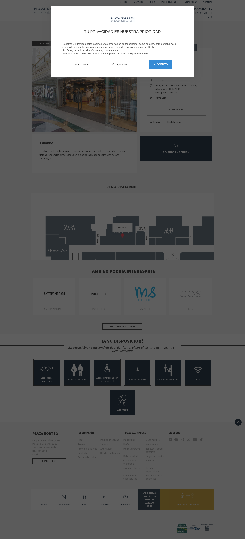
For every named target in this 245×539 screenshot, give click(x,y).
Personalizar (81, 64)
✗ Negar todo (119, 64)
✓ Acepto (161, 64)
